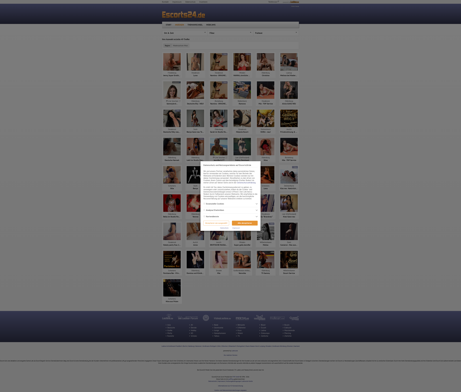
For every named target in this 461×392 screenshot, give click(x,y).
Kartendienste (212, 216)
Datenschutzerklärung (246, 183)
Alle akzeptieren (245, 223)
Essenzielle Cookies (215, 204)
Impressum (236, 228)
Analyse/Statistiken (215, 210)
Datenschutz (224, 228)
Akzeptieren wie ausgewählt (216, 223)
